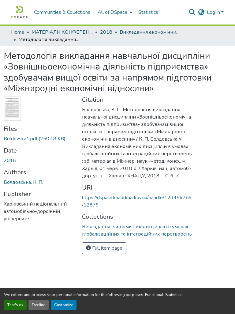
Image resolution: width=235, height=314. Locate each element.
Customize (63, 305)
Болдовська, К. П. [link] (23, 182)
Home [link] (17, 32)
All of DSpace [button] (112, 12)
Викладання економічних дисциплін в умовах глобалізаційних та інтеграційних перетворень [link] (150, 32)
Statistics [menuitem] (148, 12)
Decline (38, 305)
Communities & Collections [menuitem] (62, 12)
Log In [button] (214, 12)
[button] (19, 12)
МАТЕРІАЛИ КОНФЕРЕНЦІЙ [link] (62, 32)
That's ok (15, 305)
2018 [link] (106, 32)
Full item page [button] (106, 248)
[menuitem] (114, 12)
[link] (39, 138)
